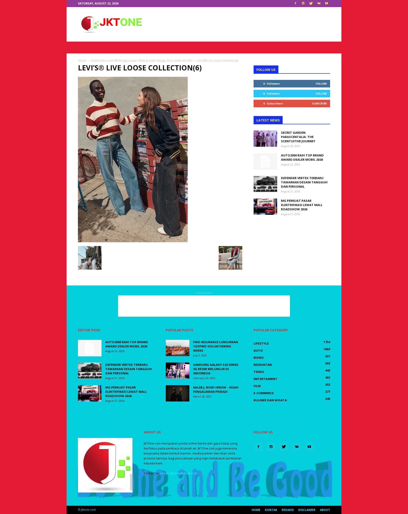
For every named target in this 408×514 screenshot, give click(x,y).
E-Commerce (264, 393)
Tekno (259, 372)
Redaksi (288, 510)
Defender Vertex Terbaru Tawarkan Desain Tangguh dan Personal (304, 182)
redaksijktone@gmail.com (178, 473)
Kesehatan (263, 365)
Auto (258, 350)
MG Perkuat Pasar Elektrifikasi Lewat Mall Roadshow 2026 (302, 205)
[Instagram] (303, 3)
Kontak (271, 510)
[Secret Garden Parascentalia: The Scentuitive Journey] (265, 138)
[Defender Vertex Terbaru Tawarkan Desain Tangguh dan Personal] (265, 184)
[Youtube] (326, 3)
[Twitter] (310, 3)
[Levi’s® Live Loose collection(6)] (133, 241)
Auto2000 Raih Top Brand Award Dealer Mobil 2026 (302, 157)
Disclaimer (306, 510)
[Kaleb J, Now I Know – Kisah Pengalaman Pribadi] (177, 393)
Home (256, 510)
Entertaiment (265, 379)
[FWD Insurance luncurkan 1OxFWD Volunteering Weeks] (177, 348)
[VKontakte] (318, 3)
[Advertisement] (244, 24)
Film (257, 386)
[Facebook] (295, 3)
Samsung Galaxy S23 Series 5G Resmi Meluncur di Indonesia (215, 369)
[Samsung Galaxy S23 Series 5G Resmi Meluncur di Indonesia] (177, 371)
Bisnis (259, 357)
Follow (321, 83)
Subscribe (319, 103)
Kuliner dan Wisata (270, 400)
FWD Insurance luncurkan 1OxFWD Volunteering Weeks (215, 346)
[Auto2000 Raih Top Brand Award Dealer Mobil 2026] (265, 161)
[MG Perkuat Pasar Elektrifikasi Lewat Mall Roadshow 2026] (265, 207)
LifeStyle (261, 343)
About (325, 510)
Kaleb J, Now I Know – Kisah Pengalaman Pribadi (215, 389)
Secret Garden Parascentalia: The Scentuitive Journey (298, 136)
